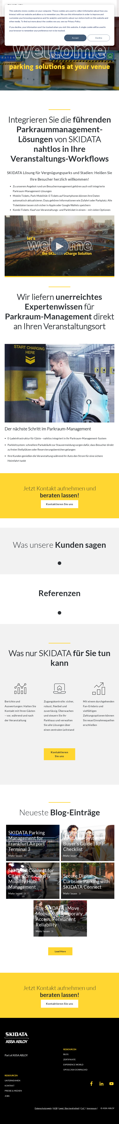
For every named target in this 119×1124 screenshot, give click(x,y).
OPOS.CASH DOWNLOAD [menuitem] (75, 1069)
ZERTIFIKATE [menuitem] (69, 1059)
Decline (98, 38)
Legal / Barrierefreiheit (69, 1108)
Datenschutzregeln (43, 1108)
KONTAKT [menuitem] (9, 1085)
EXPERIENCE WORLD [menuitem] (73, 1064)
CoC (83, 1108)
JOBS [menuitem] (7, 1096)
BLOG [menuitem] (65, 1054)
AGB (55, 1108)
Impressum (92, 1108)
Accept (75, 38)
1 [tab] (60, 562)
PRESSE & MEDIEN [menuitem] (13, 1090)
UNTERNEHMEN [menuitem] (12, 1080)
